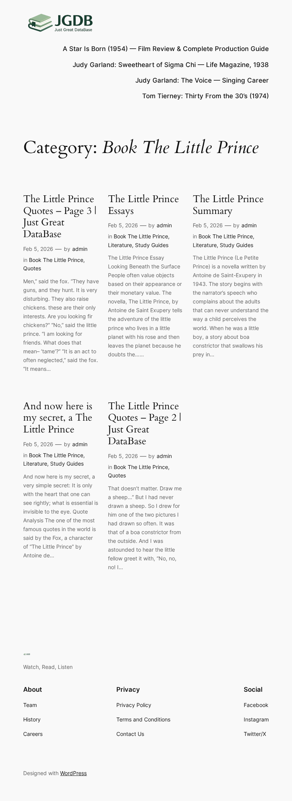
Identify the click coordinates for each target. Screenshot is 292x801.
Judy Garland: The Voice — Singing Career (202, 80)
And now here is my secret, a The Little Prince (57, 418)
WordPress (73, 773)
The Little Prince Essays (143, 205)
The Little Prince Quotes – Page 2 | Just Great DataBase (144, 423)
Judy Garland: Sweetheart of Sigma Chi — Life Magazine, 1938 (171, 65)
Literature (120, 245)
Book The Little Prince (56, 260)
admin (79, 249)
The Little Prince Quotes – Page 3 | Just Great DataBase (59, 216)
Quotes (32, 268)
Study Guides (151, 245)
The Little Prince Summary (228, 205)
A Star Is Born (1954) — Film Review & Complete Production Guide (166, 49)
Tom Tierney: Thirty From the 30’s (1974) (205, 96)
